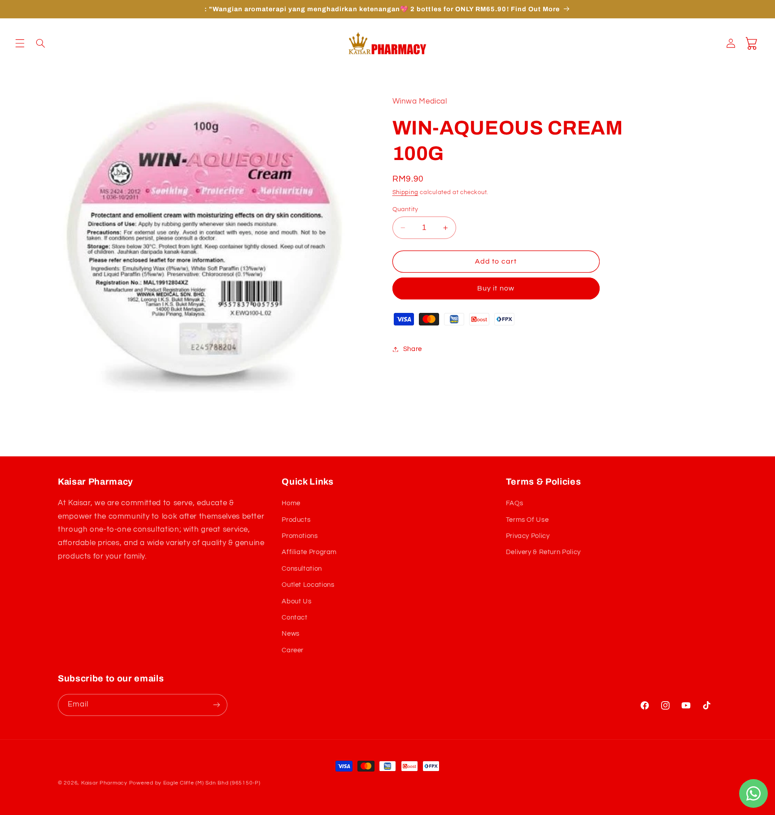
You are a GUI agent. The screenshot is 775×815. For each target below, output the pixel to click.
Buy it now (495, 288)
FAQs (514, 503)
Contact (294, 617)
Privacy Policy (528, 536)
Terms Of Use (527, 519)
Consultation (302, 568)
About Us (296, 601)
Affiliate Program (309, 552)
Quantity (405, 209)
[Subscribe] (216, 704)
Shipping (405, 193)
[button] (19, 43)
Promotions (300, 536)
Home (291, 503)
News (291, 634)
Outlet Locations (308, 585)
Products (296, 519)
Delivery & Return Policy (543, 552)
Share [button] (412, 349)
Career (293, 650)
